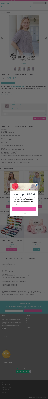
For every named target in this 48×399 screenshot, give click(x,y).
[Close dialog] (36, 184)
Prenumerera (24, 209)
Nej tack (24, 213)
